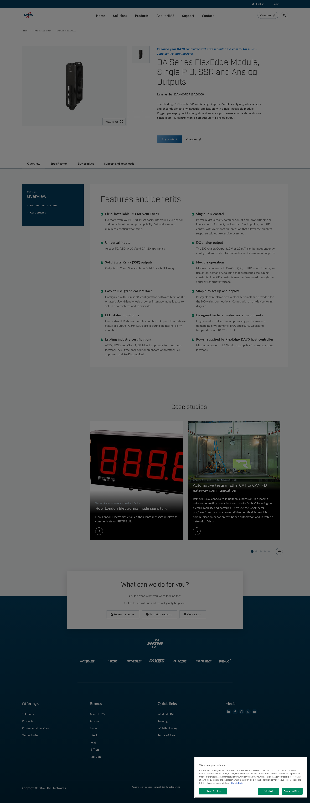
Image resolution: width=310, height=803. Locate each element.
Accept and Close (292, 791)
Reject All (268, 791)
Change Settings (213, 791)
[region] (250, 777)
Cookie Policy (237, 783)
